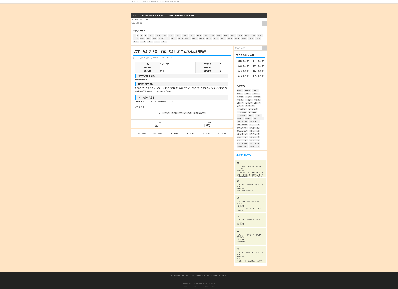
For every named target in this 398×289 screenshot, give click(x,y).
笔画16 (216, 38)
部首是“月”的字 (242, 131)
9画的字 (247, 94)
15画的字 (249, 100)
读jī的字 (251, 115)
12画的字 (249, 97)
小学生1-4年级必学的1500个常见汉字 (147, 1)
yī (141, 35)
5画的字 (240, 90)
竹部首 (260, 35)
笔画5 (142, 38)
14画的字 (240, 100)
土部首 (164, 35)
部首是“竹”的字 (242, 140)
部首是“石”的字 (254, 137)
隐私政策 (224, 276)
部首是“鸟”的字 (199, 113)
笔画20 (244, 38)
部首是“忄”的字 (242, 128)
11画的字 (240, 97)
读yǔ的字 (248, 118)
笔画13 (194, 38)
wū (144, 20)
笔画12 (187, 38)
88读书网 (212, 283)
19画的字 (257, 103)
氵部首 (219, 35)
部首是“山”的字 (254, 125)
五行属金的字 (241, 115)
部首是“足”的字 (254, 143)
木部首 (212, 35)
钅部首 (157, 42)
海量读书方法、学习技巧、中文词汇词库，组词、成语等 (199, 286)
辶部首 (150, 42)
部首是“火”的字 (254, 134)
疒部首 (240, 35)
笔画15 (208, 38)
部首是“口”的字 (242, 121)
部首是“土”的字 (254, 121)
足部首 (143, 42)
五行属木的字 (241, 109)
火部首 (226, 35)
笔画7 (155, 38)
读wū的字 (187, 113)
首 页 (133, 1)
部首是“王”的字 (242, 137)
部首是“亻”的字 (258, 118)
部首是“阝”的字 (254, 146)
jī (134, 35)
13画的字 (166, 113)
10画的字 (256, 94)
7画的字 (255, 90)
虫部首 (258, 38)
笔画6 (148, 38)
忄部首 (185, 35)
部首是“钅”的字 (242, 146)
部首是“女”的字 (242, 125)
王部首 (233, 35)
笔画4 (136, 38)
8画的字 (240, 94)
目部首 (246, 35)
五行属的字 (252, 112)
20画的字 (240, 106)
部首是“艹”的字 (254, 140)
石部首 (253, 35)
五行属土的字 (177, 113)
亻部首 (151, 35)
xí (137, 35)
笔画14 (201, 38)
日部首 (199, 35)
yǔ (145, 35)
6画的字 (247, 90)
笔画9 (167, 38)
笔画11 (180, 38)
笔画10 (173, 38)
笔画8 (161, 38)
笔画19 (237, 38)
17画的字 (240, 103)
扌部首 (192, 35)
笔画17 (223, 38)
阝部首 (163, 42)
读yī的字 (240, 118)
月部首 (205, 35)
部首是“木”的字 (254, 131)
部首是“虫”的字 (242, 143)
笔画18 (230, 38)
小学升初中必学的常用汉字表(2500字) (170, 1)
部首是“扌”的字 (254, 128)
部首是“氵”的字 (242, 134)
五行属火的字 (241, 112)
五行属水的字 (253, 109)
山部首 (178, 35)
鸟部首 (147, 58)
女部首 (171, 35)
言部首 (136, 42)
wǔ (135, 58)
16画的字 (257, 100)
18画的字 (249, 103)
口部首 (157, 35)
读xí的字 (259, 115)
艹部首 (251, 38)
